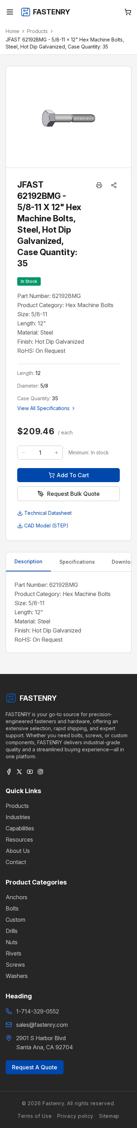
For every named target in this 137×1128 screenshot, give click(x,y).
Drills (12, 930)
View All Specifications (43, 408)
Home (12, 31)
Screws (15, 964)
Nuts (12, 942)
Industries (18, 817)
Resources (19, 839)
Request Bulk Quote (73, 493)
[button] (114, 185)
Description (28, 561)
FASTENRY (38, 698)
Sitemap (109, 1116)
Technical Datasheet (48, 513)
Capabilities (20, 828)
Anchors (16, 897)
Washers (17, 975)
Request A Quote (34, 1067)
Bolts (12, 908)
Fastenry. (53, 1103)
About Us (18, 850)
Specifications (77, 562)
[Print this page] (99, 185)
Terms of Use (35, 1116)
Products (37, 31)
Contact (16, 862)
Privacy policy (75, 1116)
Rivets (13, 953)
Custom (15, 919)
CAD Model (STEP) (46, 526)
